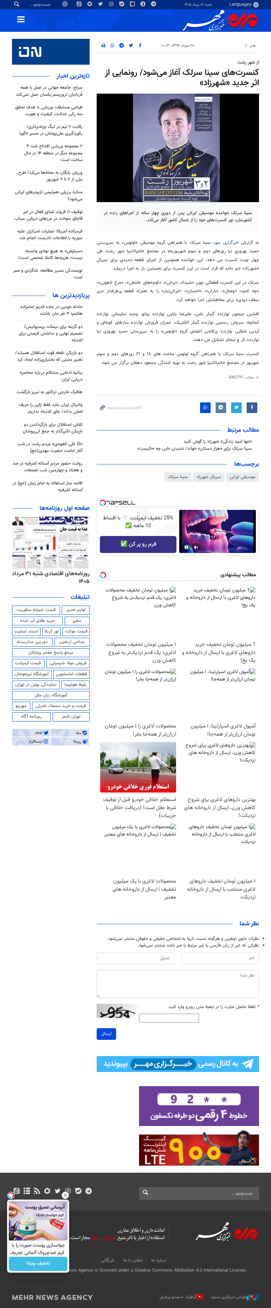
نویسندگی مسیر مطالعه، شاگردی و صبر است (48, 274)
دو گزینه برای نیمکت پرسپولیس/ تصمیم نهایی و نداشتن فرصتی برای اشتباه (51, 333)
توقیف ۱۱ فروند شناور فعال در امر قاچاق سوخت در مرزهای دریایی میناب (48, 215)
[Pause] (186, 547)
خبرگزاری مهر (226, 242)
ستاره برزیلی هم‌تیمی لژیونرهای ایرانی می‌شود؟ (49, 195)
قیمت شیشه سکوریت (36, 609)
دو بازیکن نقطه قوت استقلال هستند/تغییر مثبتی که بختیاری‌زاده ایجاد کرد (49, 356)
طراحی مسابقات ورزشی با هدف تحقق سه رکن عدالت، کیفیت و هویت (49, 111)
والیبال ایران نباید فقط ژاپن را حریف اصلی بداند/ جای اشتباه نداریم (51, 408)
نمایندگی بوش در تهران (35, 684)
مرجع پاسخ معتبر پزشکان (51, 652)
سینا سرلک (178, 477)
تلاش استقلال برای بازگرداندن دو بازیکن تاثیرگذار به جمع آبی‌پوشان (53, 428)
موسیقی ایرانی (242, 477)
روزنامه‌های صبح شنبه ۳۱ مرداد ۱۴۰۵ (55, 578)
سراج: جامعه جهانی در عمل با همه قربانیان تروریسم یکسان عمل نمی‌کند (49, 91)
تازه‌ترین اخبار (73, 76)
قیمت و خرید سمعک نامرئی (61, 705)
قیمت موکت (76, 631)
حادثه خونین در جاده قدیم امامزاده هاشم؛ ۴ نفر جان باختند (51, 310)
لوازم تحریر (75, 609)
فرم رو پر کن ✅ (138, 544)
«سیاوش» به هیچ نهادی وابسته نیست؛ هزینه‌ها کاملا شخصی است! (50, 254)
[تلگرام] (88, 1192)
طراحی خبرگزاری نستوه (228, 1297)
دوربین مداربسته (32, 642)
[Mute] (196, 547)
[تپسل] (102, 502)
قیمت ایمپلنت (28, 663)
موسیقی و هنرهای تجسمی (221, 46)
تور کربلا (51, 631)
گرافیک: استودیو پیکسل (178, 1297)
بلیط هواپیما (75, 684)
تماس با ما (133, 1260)
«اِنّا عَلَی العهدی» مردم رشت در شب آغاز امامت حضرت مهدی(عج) (50, 447)
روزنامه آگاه (31, 716)
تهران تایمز (71, 716)
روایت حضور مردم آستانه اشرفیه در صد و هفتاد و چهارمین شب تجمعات (47, 467)
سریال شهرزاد (209, 477)
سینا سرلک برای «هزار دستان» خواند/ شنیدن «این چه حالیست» (194, 448)
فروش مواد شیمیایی (67, 663)
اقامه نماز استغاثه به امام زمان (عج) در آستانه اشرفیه (47, 487)
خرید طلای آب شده (37, 620)
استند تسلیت (26, 631)
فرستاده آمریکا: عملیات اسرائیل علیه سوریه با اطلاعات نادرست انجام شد (50, 235)
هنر (252, 46)
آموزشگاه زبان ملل (51, 695)
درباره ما (158, 1260)
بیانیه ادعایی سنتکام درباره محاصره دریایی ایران (51, 376)
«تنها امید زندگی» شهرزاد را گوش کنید (217, 441)
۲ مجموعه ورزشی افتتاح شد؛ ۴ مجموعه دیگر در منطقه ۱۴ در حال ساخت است (53, 153)
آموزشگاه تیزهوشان (31, 674)
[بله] (78, 1192)
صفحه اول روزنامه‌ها (65, 508)
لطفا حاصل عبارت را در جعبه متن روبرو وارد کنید (213, 1007)
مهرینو (21, 705)
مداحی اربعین (72, 642)
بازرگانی (108, 1260)
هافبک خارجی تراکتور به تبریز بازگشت (50, 392)
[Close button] (65, 1195)
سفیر (77, 620)
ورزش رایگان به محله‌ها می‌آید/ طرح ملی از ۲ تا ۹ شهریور (50, 176)
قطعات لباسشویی (71, 674)
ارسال (106, 1033)
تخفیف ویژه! (38, 1264)
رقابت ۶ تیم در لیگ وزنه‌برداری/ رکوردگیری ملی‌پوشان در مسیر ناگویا (51, 130)
